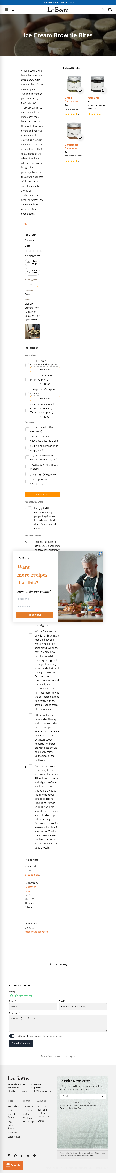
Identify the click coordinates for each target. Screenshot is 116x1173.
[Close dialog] (100, 553)
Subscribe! (34, 614)
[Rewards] (13, 1165)
